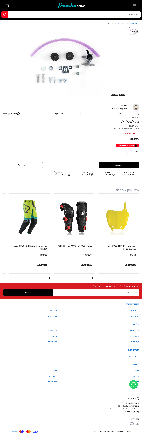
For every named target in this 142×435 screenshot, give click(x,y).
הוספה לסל (22, 165)
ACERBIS (121, 23)
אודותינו (136, 370)
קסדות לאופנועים (132, 304)
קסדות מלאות (52, 316)
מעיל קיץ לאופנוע (133, 342)
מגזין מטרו (135, 376)
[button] (118, 233)
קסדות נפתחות (134, 316)
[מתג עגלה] (8, 5)
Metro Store (134, 23)
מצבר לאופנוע (52, 330)
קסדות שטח (135, 310)
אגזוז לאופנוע (52, 342)
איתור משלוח (52, 382)
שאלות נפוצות (52, 376)
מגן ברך (54, 336)
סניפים (55, 370)
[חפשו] (4, 14)
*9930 (119, 113)
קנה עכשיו (119, 165)
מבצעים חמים (133, 350)
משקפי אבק (134, 336)
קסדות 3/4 (53, 310)
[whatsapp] (133, 384)
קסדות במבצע (134, 356)
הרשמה (28, 292)
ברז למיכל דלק (108, 23)
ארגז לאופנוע (134, 330)
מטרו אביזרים (134, 364)
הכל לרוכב (135, 324)
